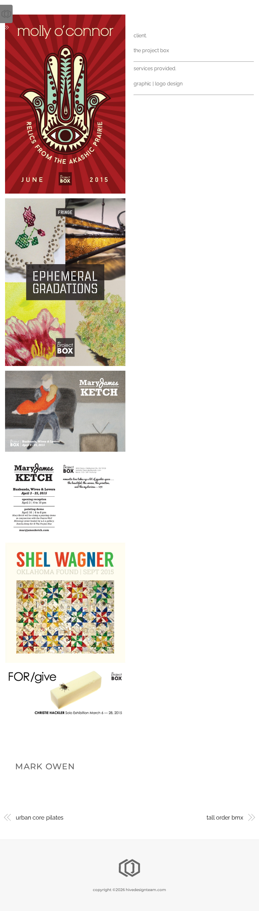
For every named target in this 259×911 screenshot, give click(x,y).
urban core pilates (39, 817)
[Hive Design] (129, 876)
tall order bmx (225, 817)
